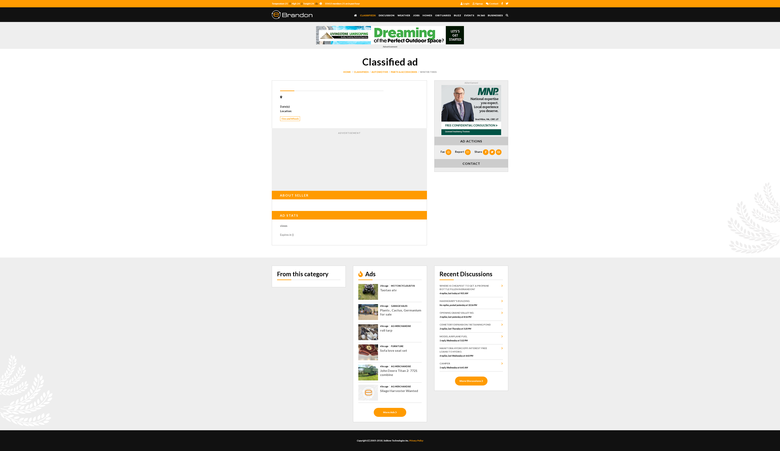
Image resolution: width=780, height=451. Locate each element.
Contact (493, 3)
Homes (427, 15)
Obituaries (443, 15)
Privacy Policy (416, 440)
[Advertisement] (349, 160)
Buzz (457, 15)
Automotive (380, 72)
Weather (404, 15)
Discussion (386, 15)
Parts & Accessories (404, 72)
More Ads (389, 412)
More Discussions (470, 380)
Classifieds (368, 15)
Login (466, 3)
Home (347, 72)
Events (469, 15)
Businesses (495, 15)
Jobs (416, 15)
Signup (479, 3)
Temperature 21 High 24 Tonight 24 (293, 3)
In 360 (481, 15)
